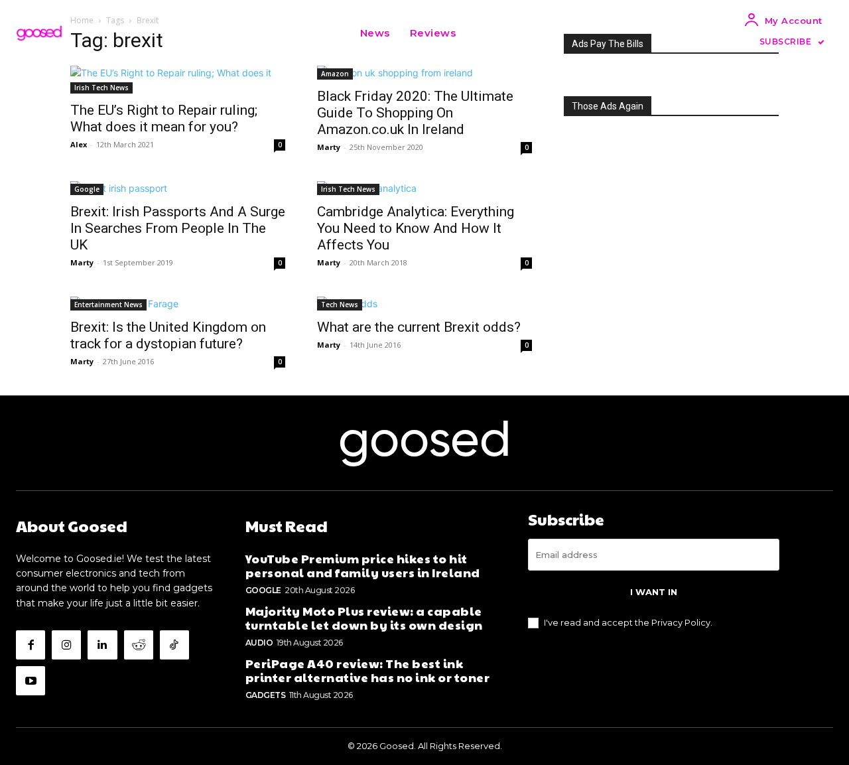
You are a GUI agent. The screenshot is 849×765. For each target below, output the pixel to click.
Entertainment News (108, 304)
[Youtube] (30, 680)
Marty (328, 147)
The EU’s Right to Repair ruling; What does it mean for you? (163, 118)
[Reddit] (138, 645)
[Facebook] (30, 645)
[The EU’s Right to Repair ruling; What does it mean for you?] (177, 80)
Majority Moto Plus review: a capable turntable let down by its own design (364, 618)
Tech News (339, 304)
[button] (482, 33)
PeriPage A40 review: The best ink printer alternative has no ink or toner (367, 670)
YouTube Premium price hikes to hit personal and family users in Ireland (362, 565)
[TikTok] (174, 645)
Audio (259, 643)
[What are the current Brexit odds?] (424, 304)
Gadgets (265, 695)
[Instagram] (66, 645)
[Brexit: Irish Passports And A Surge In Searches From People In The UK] (177, 188)
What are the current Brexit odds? (419, 327)
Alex (78, 144)
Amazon (335, 73)
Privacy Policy (680, 622)
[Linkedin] (102, 645)
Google (86, 189)
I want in (653, 592)
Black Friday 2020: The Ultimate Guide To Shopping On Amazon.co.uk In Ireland (415, 112)
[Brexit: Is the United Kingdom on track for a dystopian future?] (177, 304)
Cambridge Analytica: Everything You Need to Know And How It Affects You (415, 228)
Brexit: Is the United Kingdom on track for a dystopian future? (168, 335)
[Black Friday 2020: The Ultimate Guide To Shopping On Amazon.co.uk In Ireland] (424, 73)
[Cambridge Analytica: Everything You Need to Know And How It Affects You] (424, 188)
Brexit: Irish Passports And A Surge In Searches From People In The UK (177, 228)
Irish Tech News (101, 87)
